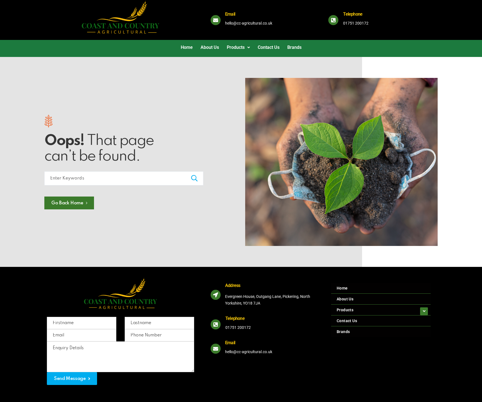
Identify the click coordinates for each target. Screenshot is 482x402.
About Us (210, 47)
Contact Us (268, 47)
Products (236, 47)
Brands (294, 47)
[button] (238, 47)
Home (187, 47)
